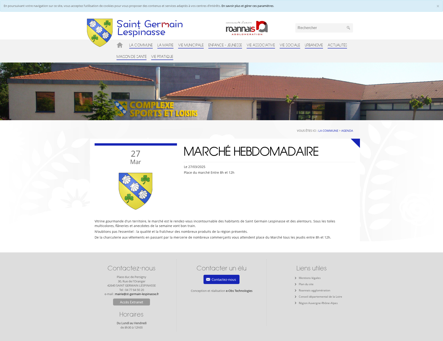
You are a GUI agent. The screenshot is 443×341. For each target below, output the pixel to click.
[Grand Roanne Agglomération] (255, 27)
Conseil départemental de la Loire (320, 297)
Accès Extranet (131, 302)
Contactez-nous (224, 279)
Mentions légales (310, 278)
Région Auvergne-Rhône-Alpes (318, 303)
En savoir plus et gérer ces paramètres (247, 6)
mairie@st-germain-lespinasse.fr (137, 294)
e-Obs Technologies (239, 291)
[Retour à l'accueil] (100, 32)
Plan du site (306, 284)
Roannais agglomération (314, 290)
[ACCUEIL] (121, 45)
